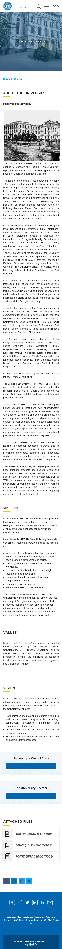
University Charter (12, 79)
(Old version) (24, 7)
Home (20, 41)
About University (37, 41)
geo (56, 6)
